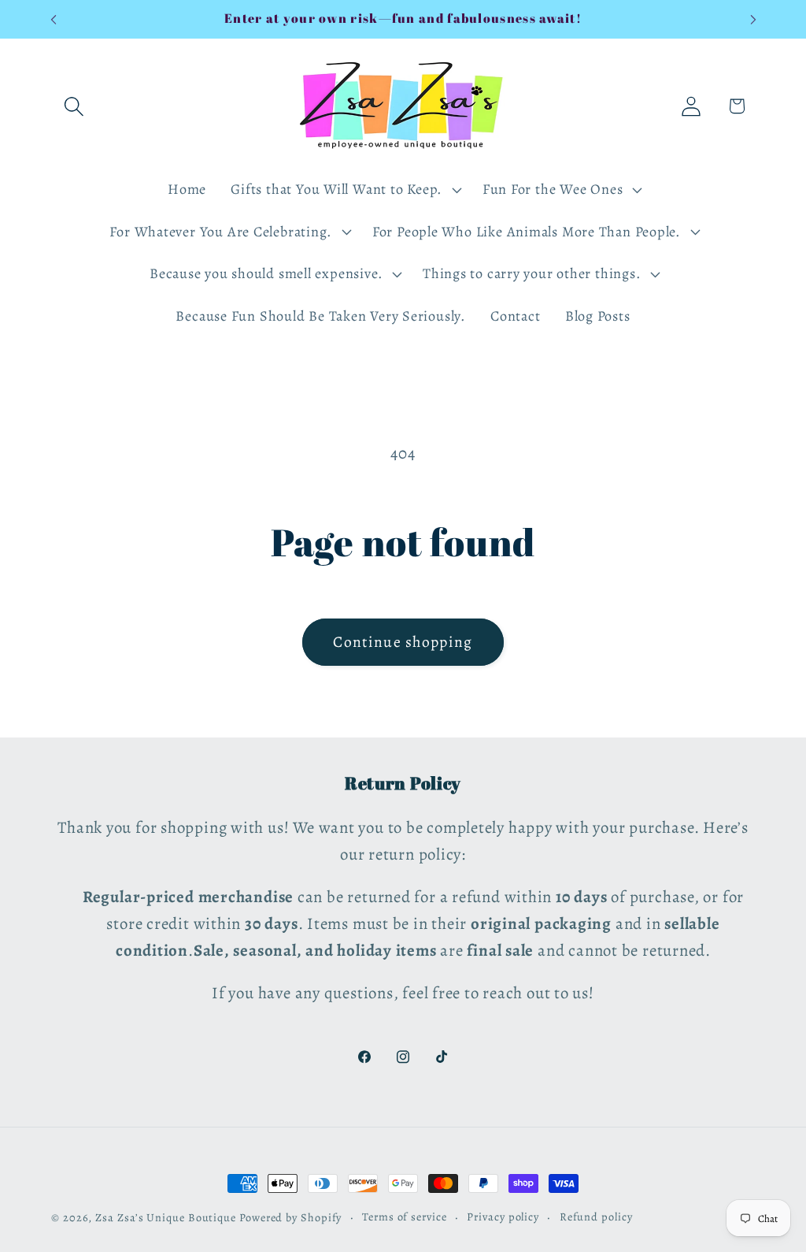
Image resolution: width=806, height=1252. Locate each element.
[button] (73, 106)
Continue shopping (402, 641)
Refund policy (596, 1216)
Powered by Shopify (290, 1217)
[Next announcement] (753, 19)
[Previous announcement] (53, 19)
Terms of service (404, 1216)
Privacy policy (503, 1216)
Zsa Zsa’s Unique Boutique (165, 1217)
